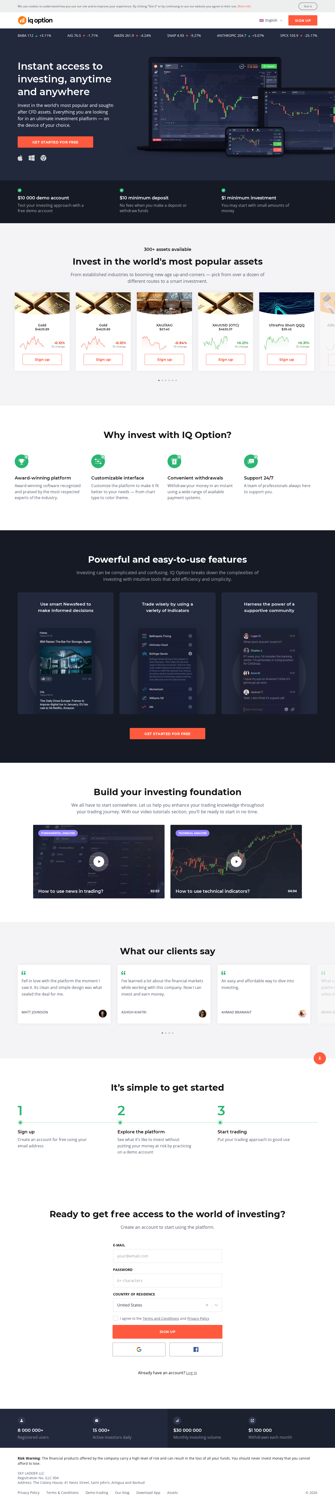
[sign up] (320, 1058)
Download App (148, 1492)
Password (122, 1269)
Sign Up (303, 20)
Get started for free (55, 142)
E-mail (119, 1245)
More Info (244, 6)
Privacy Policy (198, 1318)
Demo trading (97, 1492)
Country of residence (134, 1294)
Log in (191, 1372)
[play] (98, 861)
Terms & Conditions (62, 1492)
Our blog (122, 1492)
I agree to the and (164, 1318)
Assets (172, 1492)
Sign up (42, 359)
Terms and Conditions (161, 1318)
